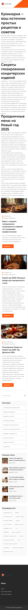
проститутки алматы (6, 591)
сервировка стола (7, 528)
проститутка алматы (6, 594)
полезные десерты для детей (11, 407)
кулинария (6, 446)
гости (16, 528)
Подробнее (7, 246)
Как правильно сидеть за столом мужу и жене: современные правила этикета (17, 497)
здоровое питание (8, 442)
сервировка (6, 532)
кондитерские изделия (18, 547)
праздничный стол (7, 512)
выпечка (17, 512)
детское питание (7, 524)
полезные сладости (8, 520)
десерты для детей (16, 532)
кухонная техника (8, 438)
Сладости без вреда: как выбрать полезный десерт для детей (17, 459)
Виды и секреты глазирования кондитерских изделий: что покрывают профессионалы (12, 227)
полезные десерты (7, 516)
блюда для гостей (8, 416)
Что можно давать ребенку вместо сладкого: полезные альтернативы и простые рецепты (16, 478)
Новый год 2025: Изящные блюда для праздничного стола (13, 280)
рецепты (21, 536)
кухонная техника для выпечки (11, 429)
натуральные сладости (9, 540)
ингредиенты (6, 547)
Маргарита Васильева (9, 218)
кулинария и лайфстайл (10, 433)
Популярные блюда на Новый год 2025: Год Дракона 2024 (12, 349)
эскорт (3, 588)
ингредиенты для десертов (11, 425)
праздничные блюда (9, 412)
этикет (19, 540)
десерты (18, 520)
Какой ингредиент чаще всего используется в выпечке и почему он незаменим (17, 469)
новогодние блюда (9, 420)
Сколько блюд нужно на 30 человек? (16, 487)
